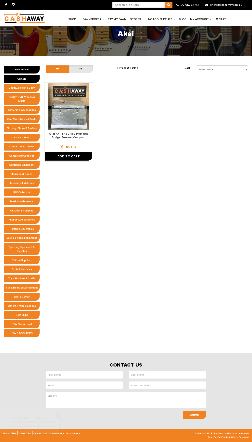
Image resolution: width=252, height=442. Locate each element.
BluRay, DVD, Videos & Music (22, 99)
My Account (199, 19)
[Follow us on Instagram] (13, 5)
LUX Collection (22, 192)
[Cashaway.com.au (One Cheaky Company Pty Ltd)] (24, 18)
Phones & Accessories (22, 219)
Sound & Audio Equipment (21, 238)
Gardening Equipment (22, 164)
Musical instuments (21, 201)
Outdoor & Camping (21, 210)
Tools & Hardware (21, 269)
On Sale (21, 78)
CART (222, 19)
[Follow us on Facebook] (6, 5)
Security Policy (73, 433)
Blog (182, 19)
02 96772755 (190, 5)
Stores (136, 19)
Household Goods (21, 174)
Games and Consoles (21, 155)
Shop (72, 19)
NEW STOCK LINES (22, 333)
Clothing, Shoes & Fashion (21, 128)
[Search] (168, 5)
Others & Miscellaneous (22, 306)
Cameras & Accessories (22, 110)
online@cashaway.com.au (226, 4)
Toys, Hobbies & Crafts (22, 278)
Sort (187, 68)
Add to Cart (68, 156)
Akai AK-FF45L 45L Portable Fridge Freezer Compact (69, 135)
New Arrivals (22, 69)
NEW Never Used (22, 324)
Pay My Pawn (117, 19)
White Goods (22, 296)
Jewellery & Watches (22, 183)
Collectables (21, 137)
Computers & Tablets (21, 146)
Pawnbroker (92, 19)
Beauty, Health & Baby (22, 87)
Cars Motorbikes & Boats (22, 119)
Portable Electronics (22, 229)
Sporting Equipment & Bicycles (22, 249)
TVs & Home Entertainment (22, 287)
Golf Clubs (22, 315)
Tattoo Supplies (160, 19)
